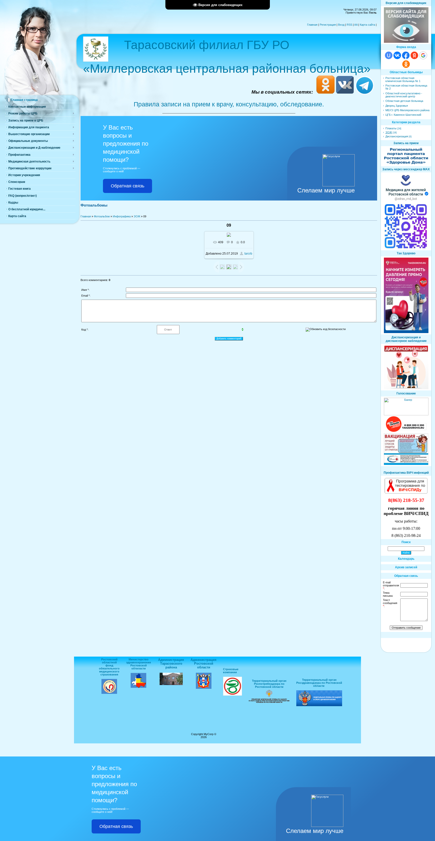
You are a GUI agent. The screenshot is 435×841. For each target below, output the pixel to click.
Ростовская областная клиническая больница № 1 (402, 79)
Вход (341, 24)
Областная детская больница (404, 100)
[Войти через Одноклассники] (406, 64)
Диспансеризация (396, 136)
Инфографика (122, 216)
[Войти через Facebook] (406, 55)
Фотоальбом (102, 216)
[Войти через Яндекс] (414, 55)
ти (136, 668)
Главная (312, 24)
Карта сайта (367, 24)
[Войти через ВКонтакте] (397, 55)
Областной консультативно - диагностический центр (403, 95)
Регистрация (328, 24)
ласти (142, 668)
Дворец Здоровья (396, 105)
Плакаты (390, 128)
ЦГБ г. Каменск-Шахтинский (403, 114)
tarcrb (248, 253)
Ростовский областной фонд (109, 662)
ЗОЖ (137, 216)
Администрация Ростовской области (203, 663)
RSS (349, 24)
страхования (109, 674)
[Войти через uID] (388, 55)
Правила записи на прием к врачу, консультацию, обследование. (229, 104)
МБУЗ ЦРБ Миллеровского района (407, 110)
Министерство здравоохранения (138, 661)
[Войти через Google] (423, 55)
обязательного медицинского (109, 670)
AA (355, 24)
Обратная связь (127, 185)
